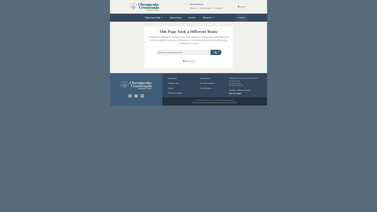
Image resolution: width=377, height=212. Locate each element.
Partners (193, 8)
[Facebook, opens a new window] (130, 96)
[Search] (215, 52)
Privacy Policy (229, 100)
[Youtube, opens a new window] (142, 96)
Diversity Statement (198, 102)
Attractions (176, 17)
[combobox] (183, 52)
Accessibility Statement (212, 102)
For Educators (205, 88)
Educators (219, 8)
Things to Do (173, 83)
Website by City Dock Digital (228, 102)
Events (192, 17)
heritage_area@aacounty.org (239, 90)
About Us (207, 17)
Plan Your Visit (152, 17)
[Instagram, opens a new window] (136, 96)
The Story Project (175, 93)
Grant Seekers (205, 8)
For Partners (205, 78)
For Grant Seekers (207, 83)
